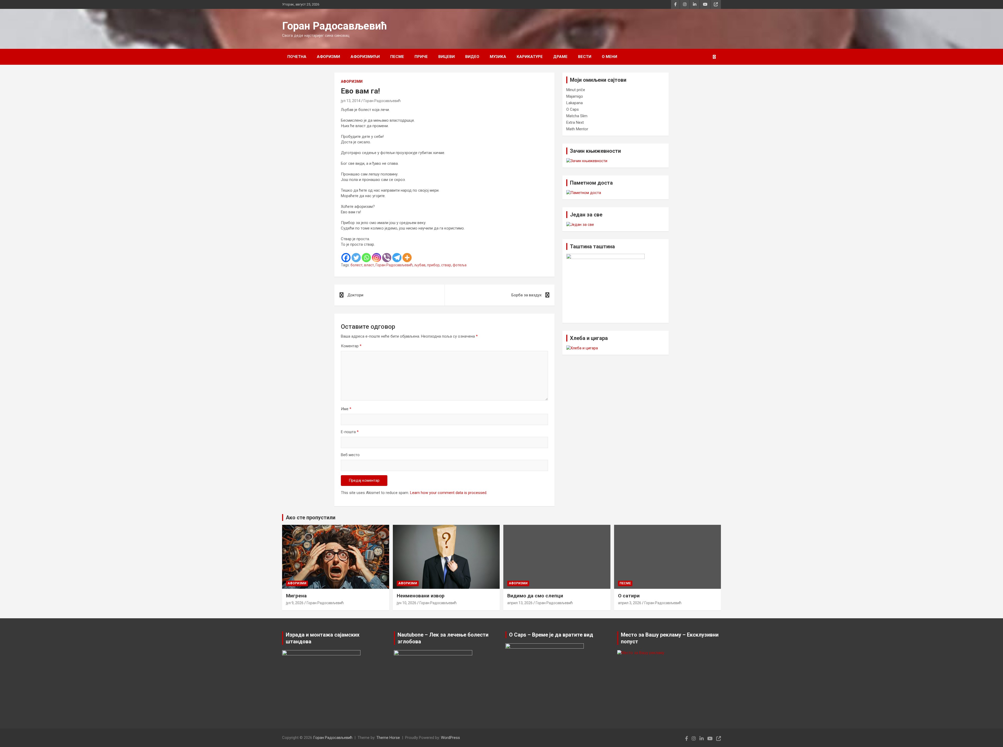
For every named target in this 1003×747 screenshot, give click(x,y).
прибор (433, 265)
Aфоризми (328, 56)
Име (346, 409)
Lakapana (574, 103)
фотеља (459, 265)
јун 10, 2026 (406, 603)
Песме (397, 56)
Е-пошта (350, 432)
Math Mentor (577, 129)
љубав (419, 265)
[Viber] (386, 257)
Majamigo (574, 96)
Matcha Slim (576, 116)
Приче (421, 56)
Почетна (296, 56)
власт (369, 265)
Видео (472, 56)
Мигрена (296, 596)
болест (357, 265)
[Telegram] (396, 257)
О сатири (629, 596)
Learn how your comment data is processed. (448, 492)
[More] (407, 257)
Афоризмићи (365, 56)
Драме (560, 56)
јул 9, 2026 (295, 603)
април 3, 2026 (629, 603)
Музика (498, 56)
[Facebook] (346, 257)
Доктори (355, 295)
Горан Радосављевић (334, 26)
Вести (584, 56)
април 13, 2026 (520, 603)
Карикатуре (530, 56)
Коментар (351, 346)
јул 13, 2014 (350, 101)
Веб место (350, 454)
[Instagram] (376, 257)
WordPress (450, 737)
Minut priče (575, 89)
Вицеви (446, 56)
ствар (446, 265)
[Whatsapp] (366, 257)
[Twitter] (356, 257)
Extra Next (575, 122)
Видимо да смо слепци (535, 596)
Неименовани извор (421, 596)
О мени (609, 56)
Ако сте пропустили (310, 517)
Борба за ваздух (526, 295)
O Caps (572, 109)
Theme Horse (388, 737)
